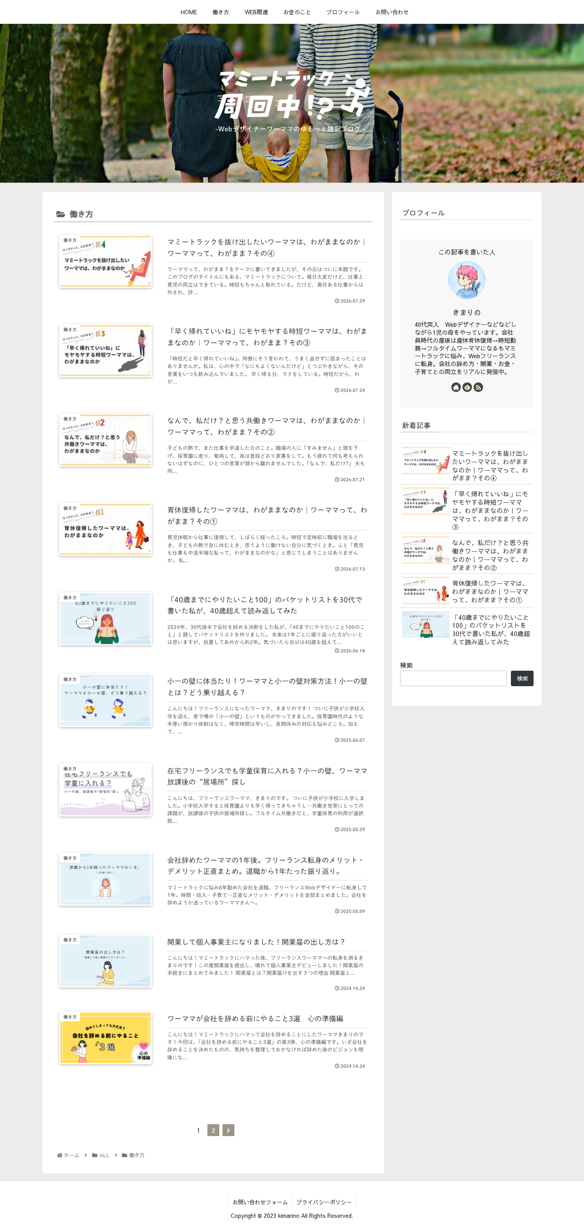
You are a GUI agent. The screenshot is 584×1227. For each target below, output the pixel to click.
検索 (406, 665)
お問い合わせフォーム (260, 1202)
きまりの (467, 312)
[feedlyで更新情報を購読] (467, 387)
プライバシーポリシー (324, 1202)
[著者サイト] (456, 387)
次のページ (213, 1106)
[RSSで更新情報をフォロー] (478, 387)
